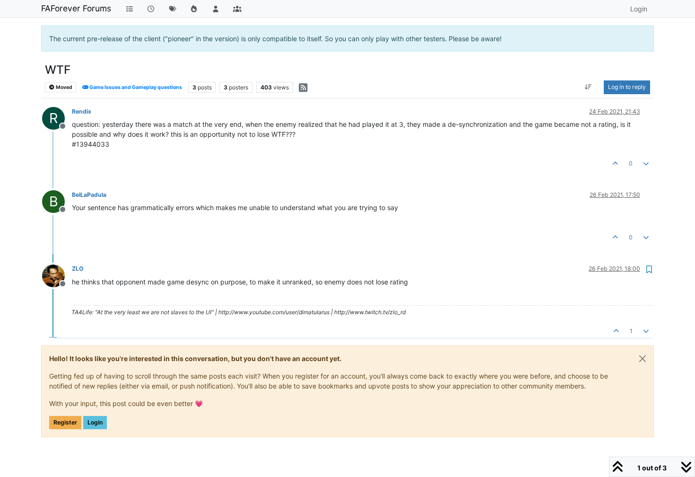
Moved (63, 87)
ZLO (78, 268)
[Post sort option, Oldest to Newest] (588, 87)
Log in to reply (627, 86)
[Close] (642, 358)
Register (65, 422)
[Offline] (57, 275)
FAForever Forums (76, 8)
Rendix (81, 111)
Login (95, 422)
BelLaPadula (89, 194)
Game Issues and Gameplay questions (135, 87)
